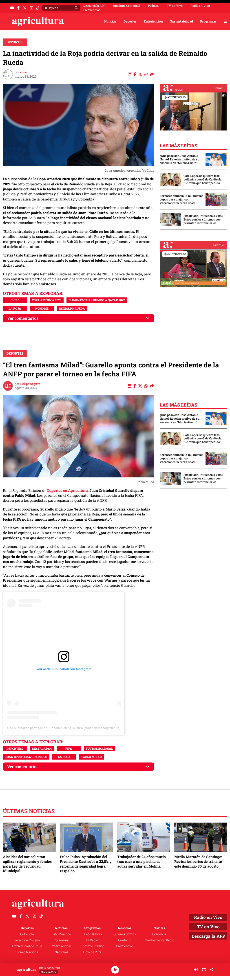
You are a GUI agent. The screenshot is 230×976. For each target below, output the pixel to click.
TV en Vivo (175, 5)
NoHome (42, 308)
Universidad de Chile (27, 946)
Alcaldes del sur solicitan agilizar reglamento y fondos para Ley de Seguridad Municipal (27, 863)
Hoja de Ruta (92, 952)
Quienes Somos (124, 934)
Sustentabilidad (181, 21)
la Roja (15, 308)
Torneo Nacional (27, 952)
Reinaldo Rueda (72, 308)
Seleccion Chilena (27, 940)
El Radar (92, 940)
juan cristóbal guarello (26, 757)
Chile (15, 300)
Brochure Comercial (126, 5)
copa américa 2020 (46, 300)
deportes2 (15, 748)
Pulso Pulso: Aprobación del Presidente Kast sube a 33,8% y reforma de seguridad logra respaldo (86, 863)
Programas (208, 21)
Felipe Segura (30, 384)
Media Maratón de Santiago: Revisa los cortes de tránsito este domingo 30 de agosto (198, 861)
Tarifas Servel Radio (159, 940)
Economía (61, 940)
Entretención (153, 21)
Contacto (124, 940)
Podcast (153, 5)
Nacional (61, 952)
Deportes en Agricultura (67, 490)
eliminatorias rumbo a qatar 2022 (97, 300)
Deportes (130, 21)
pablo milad (91, 757)
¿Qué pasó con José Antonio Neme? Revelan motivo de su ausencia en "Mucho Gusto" (179, 159)
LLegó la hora (92, 934)
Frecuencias (91, 10)
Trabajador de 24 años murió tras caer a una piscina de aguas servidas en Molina (141, 861)
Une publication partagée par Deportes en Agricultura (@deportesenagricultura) (63, 728)
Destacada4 (42, 748)
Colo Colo (27, 934)
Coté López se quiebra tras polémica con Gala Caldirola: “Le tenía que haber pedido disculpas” (203, 179)
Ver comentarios (22, 318)
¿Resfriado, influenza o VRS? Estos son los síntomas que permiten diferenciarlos (203, 219)
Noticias (110, 21)
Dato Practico (61, 934)
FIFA (68, 748)
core (23, 72)
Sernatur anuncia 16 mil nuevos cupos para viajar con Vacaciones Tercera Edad (181, 199)
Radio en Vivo (200, 5)
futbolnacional (99, 748)
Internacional (61, 946)
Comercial (159, 934)
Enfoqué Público (92, 946)
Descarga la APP (94, 5)
